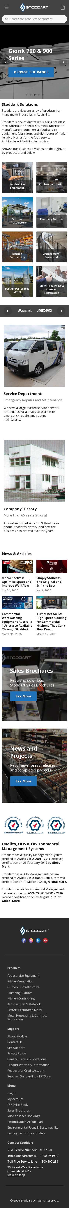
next (61, 312)
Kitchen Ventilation (20, 981)
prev (8, 310)
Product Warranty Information (28, 1065)
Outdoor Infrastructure (23, 987)
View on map (16, 1175)
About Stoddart (18, 1036)
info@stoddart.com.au (22, 1156)
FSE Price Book (17, 1105)
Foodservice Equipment (23, 976)
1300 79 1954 (49, 1156)
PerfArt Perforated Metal (24, 1010)
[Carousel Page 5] (43, 95)
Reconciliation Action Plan (25, 1122)
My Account (15, 1099)
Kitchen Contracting (21, 998)
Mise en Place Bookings (23, 1116)
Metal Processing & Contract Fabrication (27, 1018)
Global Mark (57, 882)
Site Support (16, 1048)
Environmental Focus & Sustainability (32, 1127)
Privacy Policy (16, 1053)
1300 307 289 (49, 1161)
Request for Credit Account (25, 1071)
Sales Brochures (18, 1110)
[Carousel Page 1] (26, 95)
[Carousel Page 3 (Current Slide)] (35, 95)
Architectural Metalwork (24, 1004)
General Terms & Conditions (26, 1059)
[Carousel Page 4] (39, 95)
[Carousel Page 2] (30, 95)
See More (23, 696)
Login (11, 1093)
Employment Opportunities (26, 1133)
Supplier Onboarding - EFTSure (29, 1076)
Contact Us (14, 1042)
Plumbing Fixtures (19, 993)
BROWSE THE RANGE (31, 72)
